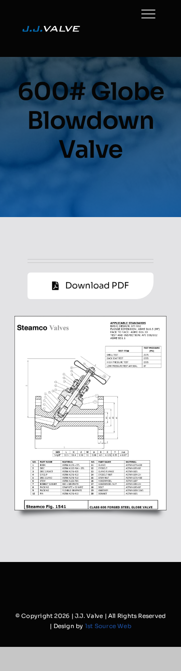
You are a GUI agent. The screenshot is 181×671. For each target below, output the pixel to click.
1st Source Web (108, 626)
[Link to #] (148, 14)
